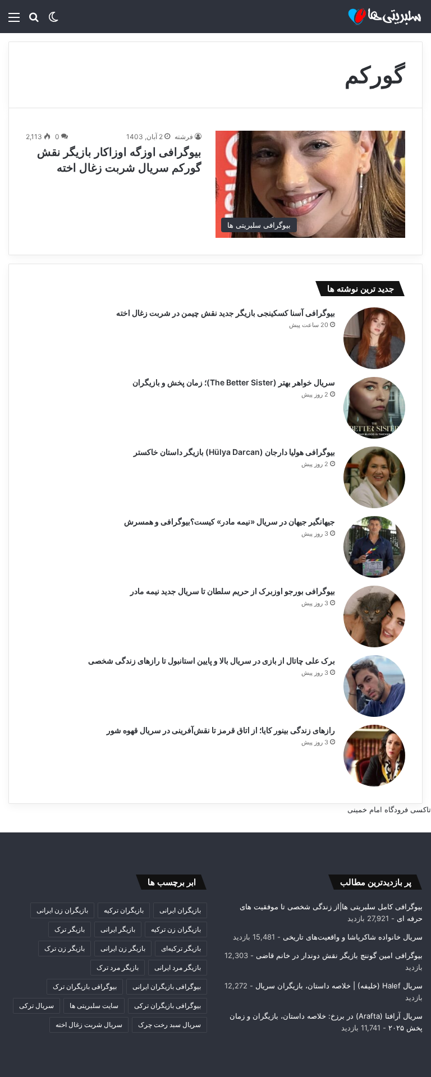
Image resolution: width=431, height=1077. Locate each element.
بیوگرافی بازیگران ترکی (167, 1005)
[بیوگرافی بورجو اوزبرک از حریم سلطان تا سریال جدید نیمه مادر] (374, 616)
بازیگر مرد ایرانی (177, 967)
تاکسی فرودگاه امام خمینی (389, 809)
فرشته (184, 136)
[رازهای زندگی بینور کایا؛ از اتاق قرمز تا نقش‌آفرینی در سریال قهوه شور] (374, 755)
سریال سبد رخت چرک (169, 1024)
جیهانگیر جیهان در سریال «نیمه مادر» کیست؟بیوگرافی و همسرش (229, 521)
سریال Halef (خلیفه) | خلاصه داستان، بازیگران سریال (339, 985)
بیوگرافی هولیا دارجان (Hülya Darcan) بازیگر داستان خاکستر (234, 452)
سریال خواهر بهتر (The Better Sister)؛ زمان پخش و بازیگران (233, 382)
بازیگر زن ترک (64, 948)
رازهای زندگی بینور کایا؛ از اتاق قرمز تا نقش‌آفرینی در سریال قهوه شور (221, 730)
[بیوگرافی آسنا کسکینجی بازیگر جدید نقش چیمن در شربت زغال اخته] (374, 338)
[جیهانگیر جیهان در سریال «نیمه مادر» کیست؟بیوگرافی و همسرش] (374, 547)
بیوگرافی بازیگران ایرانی (166, 986)
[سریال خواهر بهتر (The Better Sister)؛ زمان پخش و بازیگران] (374, 408)
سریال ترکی (36, 1005)
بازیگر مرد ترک (118, 967)
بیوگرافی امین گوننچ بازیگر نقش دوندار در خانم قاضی (339, 955)
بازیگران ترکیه (124, 910)
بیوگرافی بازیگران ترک (85, 986)
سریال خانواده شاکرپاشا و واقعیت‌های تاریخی (353, 936)
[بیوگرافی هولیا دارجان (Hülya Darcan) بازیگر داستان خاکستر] (374, 477)
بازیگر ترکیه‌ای (181, 948)
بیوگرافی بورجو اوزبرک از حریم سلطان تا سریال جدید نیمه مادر (232, 591)
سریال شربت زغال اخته (89, 1024)
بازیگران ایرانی (180, 910)
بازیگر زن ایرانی (122, 948)
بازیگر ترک (69, 929)
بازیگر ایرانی (117, 929)
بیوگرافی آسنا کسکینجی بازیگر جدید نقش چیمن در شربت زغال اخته (225, 312)
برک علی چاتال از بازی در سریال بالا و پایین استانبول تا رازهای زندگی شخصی (211, 660)
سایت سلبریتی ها (94, 1005)
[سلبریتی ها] (369, 16)
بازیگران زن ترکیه (176, 929)
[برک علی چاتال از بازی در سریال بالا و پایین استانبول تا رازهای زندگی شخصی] (374, 686)
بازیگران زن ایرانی (62, 910)
